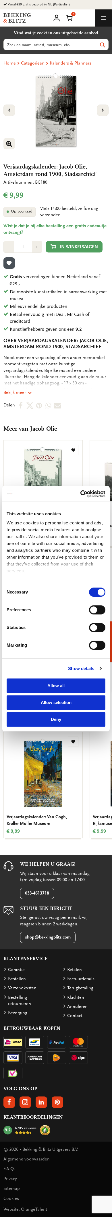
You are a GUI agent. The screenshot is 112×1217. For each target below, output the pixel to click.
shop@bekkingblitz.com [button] (48, 937)
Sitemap (11, 1188)
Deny (56, 719)
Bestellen (17, 978)
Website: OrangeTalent (25, 1209)
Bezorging (17, 1012)
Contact (74, 1015)
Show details (81, 668)
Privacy (10, 1178)
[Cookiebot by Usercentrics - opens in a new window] (80, 494)
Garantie (16, 969)
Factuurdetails (80, 978)
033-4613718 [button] (37, 893)
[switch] (97, 609)
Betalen (74, 969)
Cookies (11, 1198)
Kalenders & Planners (70, 63)
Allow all (56, 685)
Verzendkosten (22, 988)
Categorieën (33, 63)
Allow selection (56, 702)
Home (9, 63)
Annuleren (77, 1006)
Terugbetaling (80, 988)
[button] (69, 17)
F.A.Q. (9, 1168)
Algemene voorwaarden (26, 1159)
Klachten (75, 997)
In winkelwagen (79, 246)
